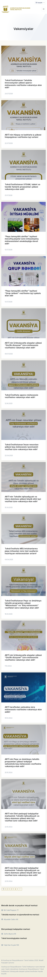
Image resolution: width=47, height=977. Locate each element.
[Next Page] (20, 889)
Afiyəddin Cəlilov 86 (10, 919)
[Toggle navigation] (44, 9)
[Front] (15, 9)
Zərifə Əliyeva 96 (9, 934)
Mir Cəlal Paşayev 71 (10, 910)
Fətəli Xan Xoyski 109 (11, 945)
